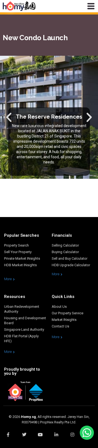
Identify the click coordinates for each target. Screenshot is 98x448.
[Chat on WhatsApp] (87, 433)
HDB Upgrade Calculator (71, 265)
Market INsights (64, 320)
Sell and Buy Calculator (69, 258)
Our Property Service (67, 313)
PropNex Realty (52, 422)
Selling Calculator (65, 245)
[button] (9, 117)
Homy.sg (28, 417)
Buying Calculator (65, 252)
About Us (59, 306)
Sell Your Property (18, 252)
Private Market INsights (22, 258)
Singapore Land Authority (24, 329)
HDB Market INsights (20, 265)
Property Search (16, 245)
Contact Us (60, 326)
